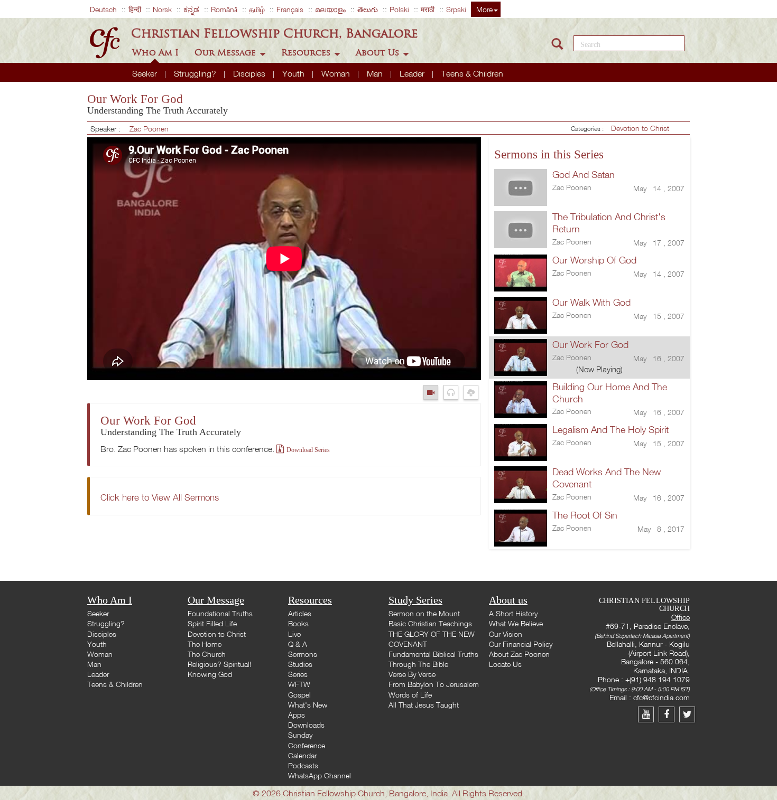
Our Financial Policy (520, 643)
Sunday (300, 734)
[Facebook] (669, 714)
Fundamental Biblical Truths (433, 654)
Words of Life (410, 694)
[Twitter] (688, 714)
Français (289, 9)
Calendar (302, 755)
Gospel (299, 694)
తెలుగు (367, 9)
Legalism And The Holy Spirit (610, 429)
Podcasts (303, 765)
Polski (399, 9)
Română (224, 9)
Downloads (306, 724)
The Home (204, 643)
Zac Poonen (149, 128)
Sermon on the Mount (424, 613)
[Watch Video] (433, 392)
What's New (307, 704)
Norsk (162, 9)
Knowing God (210, 674)
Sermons (302, 654)
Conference (306, 745)
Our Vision (505, 633)
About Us (379, 52)
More (484, 9)
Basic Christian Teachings (430, 623)
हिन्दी (134, 9)
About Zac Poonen (519, 654)
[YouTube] (648, 714)
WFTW (299, 684)
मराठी (427, 9)
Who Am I (156, 52)
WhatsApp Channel (319, 775)
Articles (299, 613)
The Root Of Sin (584, 515)
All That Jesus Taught (423, 704)
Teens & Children (472, 73)
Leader (413, 73)
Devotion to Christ (640, 128)
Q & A (297, 643)
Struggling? (196, 73)
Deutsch (103, 9)
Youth (294, 73)
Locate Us (505, 664)
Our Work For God (590, 344)
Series (298, 674)
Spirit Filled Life (212, 623)
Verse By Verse (412, 674)
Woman (336, 73)
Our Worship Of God (594, 260)
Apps (296, 714)
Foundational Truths (220, 613)
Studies (300, 664)
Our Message (226, 52)
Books (298, 623)
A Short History (513, 613)
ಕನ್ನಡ (191, 9)
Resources (307, 52)
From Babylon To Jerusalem (433, 684)
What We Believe (516, 623)
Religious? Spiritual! (219, 664)
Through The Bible (418, 664)
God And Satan (583, 174)
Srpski (456, 9)
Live (294, 633)
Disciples (250, 73)
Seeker (145, 73)
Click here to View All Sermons (159, 497)
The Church (207, 654)
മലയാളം (330, 9)
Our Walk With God (591, 302)
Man (376, 73)
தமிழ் (257, 9)
